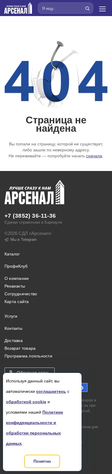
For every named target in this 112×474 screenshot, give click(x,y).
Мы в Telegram (23, 239)
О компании (16, 278)
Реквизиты (14, 286)
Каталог (12, 254)
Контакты (13, 328)
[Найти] (87, 8)
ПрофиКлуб (15, 266)
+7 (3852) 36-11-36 (30, 216)
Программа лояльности (28, 356)
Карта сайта (16, 301)
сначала (94, 155)
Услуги (10, 316)
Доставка (13, 340)
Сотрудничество (20, 293)
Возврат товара (20, 348)
